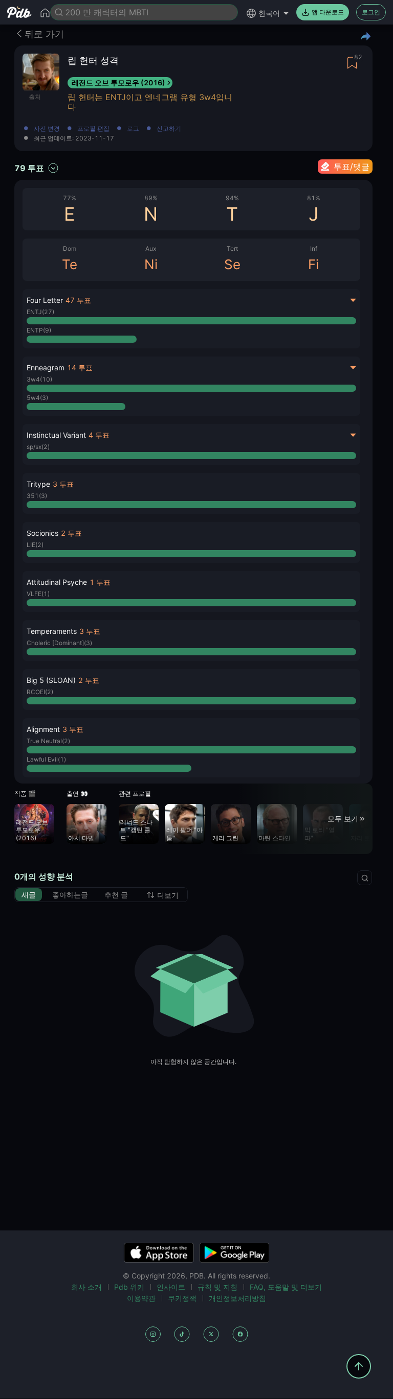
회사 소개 (86, 1287)
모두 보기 (343, 818)
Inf (313, 248)
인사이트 (171, 1287)
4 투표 (99, 435)
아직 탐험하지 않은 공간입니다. (193, 1061)
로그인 (371, 12)
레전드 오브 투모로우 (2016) (118, 82)
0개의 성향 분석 (43, 876)
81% (313, 198)
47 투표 (78, 300)
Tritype (38, 484)
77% (69, 198)
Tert (232, 248)
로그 (133, 129)
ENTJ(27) (40, 312)
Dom (69, 248)
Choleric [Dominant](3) (59, 643)
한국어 (269, 13)
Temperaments (52, 631)
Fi (313, 264)
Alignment (43, 729)
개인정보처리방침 (237, 1298)
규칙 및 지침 (217, 1287)
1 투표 (100, 582)
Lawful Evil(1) (46, 759)
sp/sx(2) (38, 446)
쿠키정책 (182, 1298)
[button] (191, 493)
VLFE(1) (38, 594)
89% (151, 198)
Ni (151, 264)
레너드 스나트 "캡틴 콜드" (136, 830)
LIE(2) (35, 545)
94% (232, 198)
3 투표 (63, 484)
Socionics (42, 533)
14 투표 (80, 367)
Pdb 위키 (129, 1287)
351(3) (37, 496)
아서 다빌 (81, 838)
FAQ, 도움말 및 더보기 (286, 1287)
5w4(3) (37, 397)
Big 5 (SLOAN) (51, 680)
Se (232, 264)
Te (69, 264)
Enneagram (45, 367)
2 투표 (71, 533)
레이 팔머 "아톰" (184, 834)
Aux (150, 248)
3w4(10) (39, 379)
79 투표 (29, 168)
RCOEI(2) (40, 692)
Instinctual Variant (56, 435)
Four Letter (45, 300)
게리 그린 (225, 838)
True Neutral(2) (48, 741)
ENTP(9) (39, 330)
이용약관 (141, 1298)
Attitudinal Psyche (57, 582)
